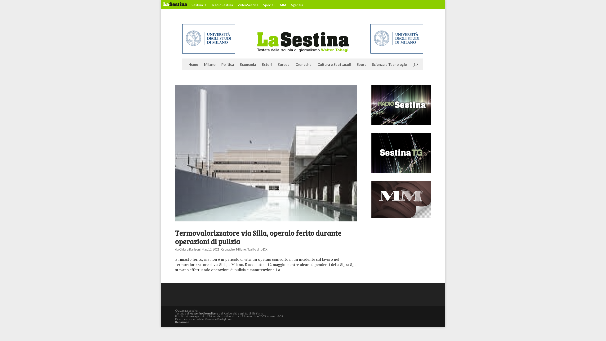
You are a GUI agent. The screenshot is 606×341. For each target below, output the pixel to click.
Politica (227, 65)
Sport (361, 65)
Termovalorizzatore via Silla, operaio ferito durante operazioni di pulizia (258, 237)
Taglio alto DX (257, 249)
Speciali (269, 5)
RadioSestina (222, 5)
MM (283, 5)
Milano (209, 65)
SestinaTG (200, 5)
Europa (284, 65)
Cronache (303, 65)
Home (193, 65)
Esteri (267, 65)
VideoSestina (248, 5)
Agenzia (297, 5)
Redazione (182, 322)
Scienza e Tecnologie (389, 65)
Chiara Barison (189, 249)
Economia (248, 65)
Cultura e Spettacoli (334, 65)
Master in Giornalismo (203, 313)
